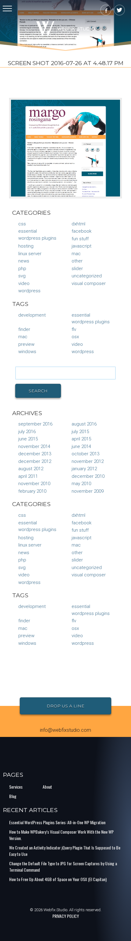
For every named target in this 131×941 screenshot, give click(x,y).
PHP (22, 268)
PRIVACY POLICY (65, 916)
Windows (27, 351)
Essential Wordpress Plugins (37, 234)
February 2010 (32, 491)
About (47, 786)
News (23, 261)
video (77, 344)
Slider (77, 268)
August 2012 (30, 468)
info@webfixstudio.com (65, 730)
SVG (22, 276)
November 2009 (88, 491)
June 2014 (81, 446)
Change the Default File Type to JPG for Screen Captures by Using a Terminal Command (63, 866)
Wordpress (83, 351)
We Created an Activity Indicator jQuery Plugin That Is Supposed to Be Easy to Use (64, 850)
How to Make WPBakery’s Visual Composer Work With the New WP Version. (61, 834)
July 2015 (80, 431)
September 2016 (35, 424)
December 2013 (34, 454)
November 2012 (88, 461)
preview (26, 344)
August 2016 (84, 424)
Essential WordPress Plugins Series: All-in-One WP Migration (57, 822)
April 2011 (28, 476)
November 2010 (34, 483)
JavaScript (81, 246)
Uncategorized (87, 276)
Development (32, 315)
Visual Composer (89, 283)
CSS (22, 224)
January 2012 (84, 468)
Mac (76, 253)
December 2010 (88, 476)
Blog (12, 796)
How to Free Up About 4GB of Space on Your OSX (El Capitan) (58, 879)
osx (75, 336)
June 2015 (28, 439)
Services (16, 786)
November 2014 (34, 446)
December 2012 (34, 461)
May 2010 (81, 483)
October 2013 (85, 454)
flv (74, 329)
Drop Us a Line (65, 706)
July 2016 (27, 431)
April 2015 (81, 439)
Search (38, 391)
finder (24, 329)
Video (24, 283)
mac (22, 336)
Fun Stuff (80, 238)
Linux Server (29, 253)
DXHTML (78, 224)
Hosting (26, 246)
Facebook (81, 231)
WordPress (29, 290)
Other (77, 261)
